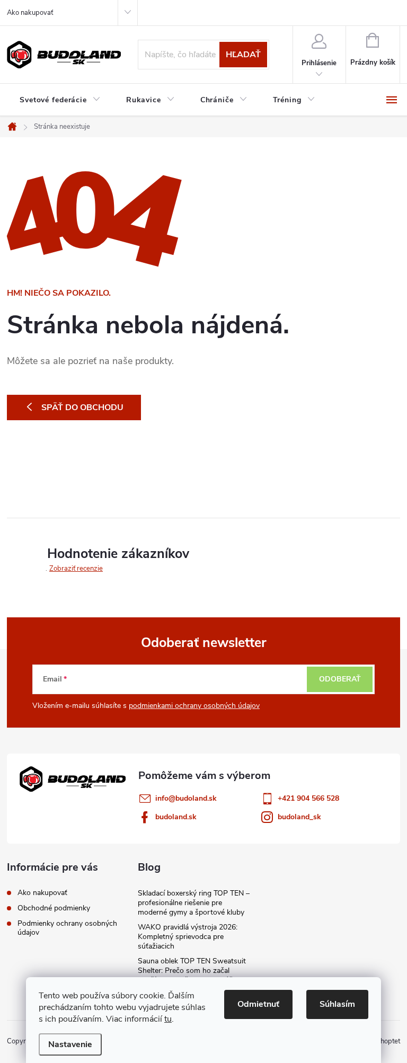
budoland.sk (176, 817)
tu (168, 1019)
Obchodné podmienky (53, 908)
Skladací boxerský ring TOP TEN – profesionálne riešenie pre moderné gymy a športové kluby (194, 902)
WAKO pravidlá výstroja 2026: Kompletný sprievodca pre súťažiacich (187, 936)
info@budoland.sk (186, 798)
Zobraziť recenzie (76, 568)
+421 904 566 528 (308, 798)
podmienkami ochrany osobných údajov (194, 706)
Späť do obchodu (82, 407)
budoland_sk (299, 817)
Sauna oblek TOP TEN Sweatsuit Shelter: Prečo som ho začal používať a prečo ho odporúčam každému (192, 975)
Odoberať (340, 679)
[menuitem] (60, 100)
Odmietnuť (258, 1004)
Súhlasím (337, 1004)
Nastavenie (70, 1044)
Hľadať (243, 54)
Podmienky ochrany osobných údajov (67, 927)
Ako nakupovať (30, 12)
